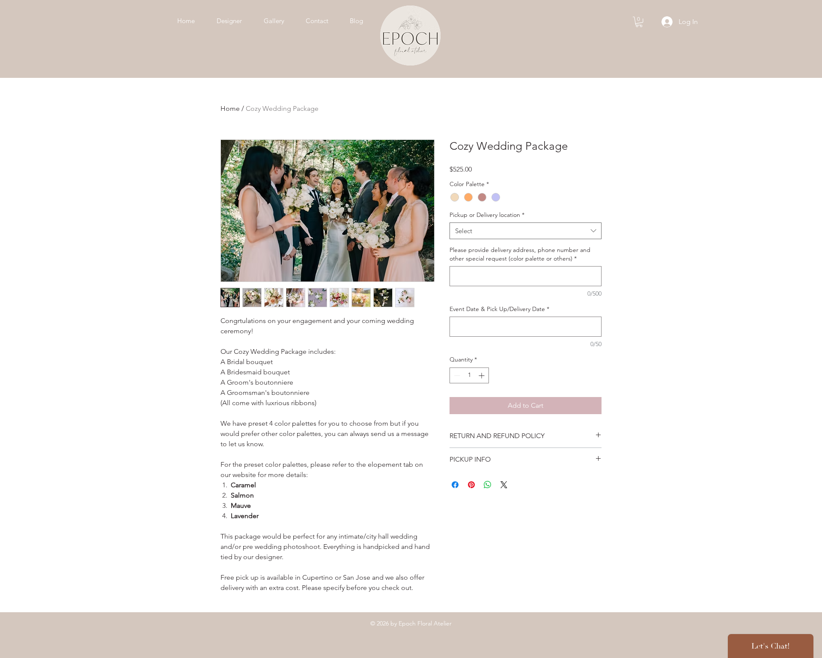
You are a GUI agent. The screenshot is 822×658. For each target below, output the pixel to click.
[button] (639, 22)
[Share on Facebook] (455, 485)
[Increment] (482, 375)
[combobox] (526, 230)
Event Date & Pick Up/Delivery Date (499, 309)
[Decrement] (456, 375)
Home (230, 108)
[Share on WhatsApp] (487, 485)
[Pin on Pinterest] (471, 485)
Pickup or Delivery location (487, 215)
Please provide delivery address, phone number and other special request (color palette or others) (520, 254)
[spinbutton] (469, 375)
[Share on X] (504, 485)
